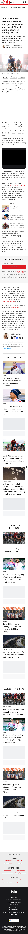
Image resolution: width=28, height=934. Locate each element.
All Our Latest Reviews (7, 879)
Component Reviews (7, 882)
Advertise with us (14, 909)
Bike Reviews (21, 879)
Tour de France (8, 860)
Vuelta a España (16, 307)
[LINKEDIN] (17, 338)
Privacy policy (14, 905)
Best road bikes (7, 870)
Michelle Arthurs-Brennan (15, 45)
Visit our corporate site (19, 927)
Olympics (20, 863)
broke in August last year (17, 185)
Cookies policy (14, 907)
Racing (3, 15)
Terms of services (20, 271)
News (20, 47)
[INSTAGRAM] (15, 338)
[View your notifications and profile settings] (10, 2)
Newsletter (22, 77)
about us (14, 897)
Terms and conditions (14, 902)
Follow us (15, 77)
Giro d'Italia (19, 860)
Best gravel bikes (21, 870)
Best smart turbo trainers (7, 873)
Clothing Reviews (20, 882)
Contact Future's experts (14, 900)
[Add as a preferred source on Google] (14, 920)
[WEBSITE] (20, 338)
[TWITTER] (12, 338)
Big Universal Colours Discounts (18, 7)
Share (6, 77)
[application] (14, 156)
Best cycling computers (20, 873)
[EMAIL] (22, 338)
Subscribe (18, 2)
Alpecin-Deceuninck (8, 301)
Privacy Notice (21, 272)
